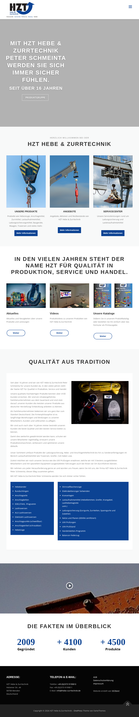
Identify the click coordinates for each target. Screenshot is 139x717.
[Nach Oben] (127, 704)
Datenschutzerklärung (103, 680)
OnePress (78, 710)
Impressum (98, 683)
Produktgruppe (35, 97)
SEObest (115, 691)
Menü (130, 7)
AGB (95, 677)
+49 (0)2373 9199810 (67, 684)
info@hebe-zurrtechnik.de (68, 690)
